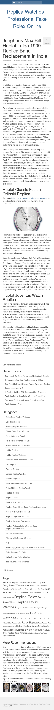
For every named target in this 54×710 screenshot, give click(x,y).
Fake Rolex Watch (41, 586)
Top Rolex (43, 633)
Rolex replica (39, 670)
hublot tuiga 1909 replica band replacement (29, 198)
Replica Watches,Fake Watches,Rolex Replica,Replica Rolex (21, 527)
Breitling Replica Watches (16, 426)
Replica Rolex (25, 596)
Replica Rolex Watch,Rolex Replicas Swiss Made (26, 507)
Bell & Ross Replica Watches (18, 417)
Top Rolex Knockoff (9, 636)
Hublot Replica (27, 60)
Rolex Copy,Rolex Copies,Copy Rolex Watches (25, 547)
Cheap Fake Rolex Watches (17, 431)
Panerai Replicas (13, 478)
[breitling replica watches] (14, 687)
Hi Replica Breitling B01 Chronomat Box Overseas (25, 392)
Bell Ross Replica (13, 421)
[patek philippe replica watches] (30, 687)
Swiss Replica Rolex (37, 629)
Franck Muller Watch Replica (18, 445)
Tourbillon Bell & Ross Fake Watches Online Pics (25, 396)
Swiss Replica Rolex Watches (18, 557)
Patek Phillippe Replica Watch (18, 488)
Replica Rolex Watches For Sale (27, 608)
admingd (8, 60)
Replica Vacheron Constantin (18, 521)
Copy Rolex (41, 582)
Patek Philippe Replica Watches (19, 483)
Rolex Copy (20, 619)
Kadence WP (8, 706)
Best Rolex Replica (10, 582)
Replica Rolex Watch (14, 502)
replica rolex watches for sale (18, 511)
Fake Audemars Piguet (15, 436)
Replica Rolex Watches (20, 604)
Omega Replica (12, 469)
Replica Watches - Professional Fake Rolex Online (27, 18)
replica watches (14, 647)
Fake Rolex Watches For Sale (18, 440)
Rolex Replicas (42, 623)
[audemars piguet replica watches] (45, 687)
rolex (8, 542)
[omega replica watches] (6, 687)
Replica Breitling (12, 492)
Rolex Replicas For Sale (16, 552)
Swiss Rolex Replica (33, 633)
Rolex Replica (30, 622)
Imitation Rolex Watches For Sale (19, 459)
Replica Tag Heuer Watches (17, 516)
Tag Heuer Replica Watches (17, 561)
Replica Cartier (12, 497)
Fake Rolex (30, 585)
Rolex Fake (43, 619)
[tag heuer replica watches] (22, 687)
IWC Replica (11, 464)
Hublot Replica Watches (16, 455)
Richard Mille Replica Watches (18, 538)
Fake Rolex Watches (11, 589)
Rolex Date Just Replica (32, 619)
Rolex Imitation (16, 623)
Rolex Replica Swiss (27, 625)
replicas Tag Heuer (24, 613)
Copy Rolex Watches (13, 585)
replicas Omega (42, 608)
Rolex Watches (17, 629)
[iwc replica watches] (37, 687)
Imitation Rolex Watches (31, 592)
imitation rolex (16, 593)
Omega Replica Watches (16, 474)
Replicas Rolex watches (10, 613)
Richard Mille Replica (14, 533)
